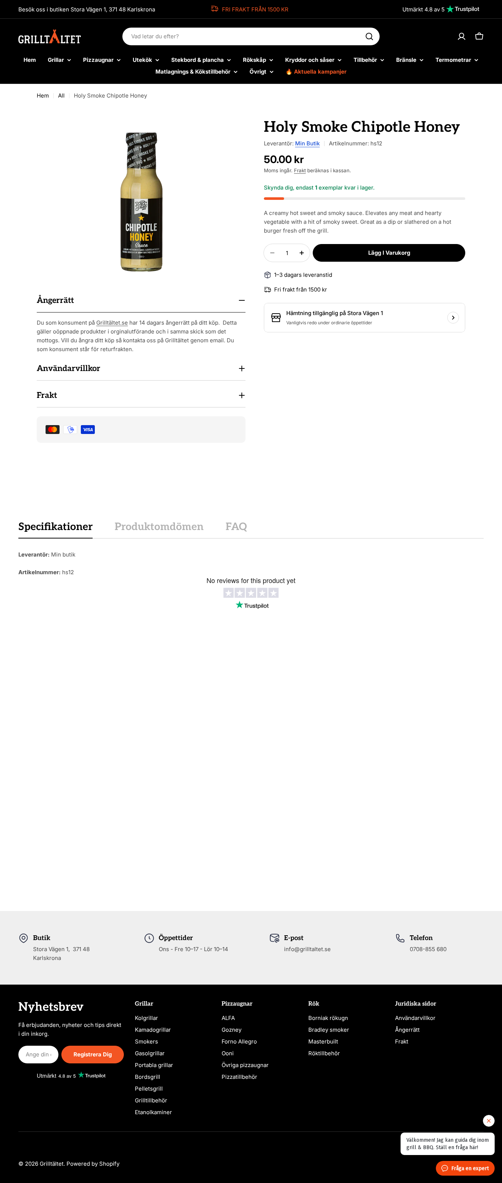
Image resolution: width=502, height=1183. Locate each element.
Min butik (307, 143)
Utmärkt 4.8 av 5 (423, 9)
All (61, 95)
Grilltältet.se (112, 322)
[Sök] (369, 36)
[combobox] (251, 36)
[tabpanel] (251, 563)
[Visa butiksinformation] (453, 318)
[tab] (55, 529)
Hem (43, 95)
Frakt (300, 170)
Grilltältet (52, 1163)
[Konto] (461, 36)
